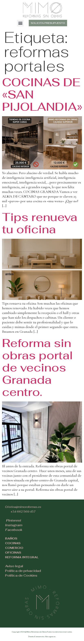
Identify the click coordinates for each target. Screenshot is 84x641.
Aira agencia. (50, 636)
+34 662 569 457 (23, 511)
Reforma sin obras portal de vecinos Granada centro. (37, 367)
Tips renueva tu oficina (39, 223)
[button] (20, 23)
